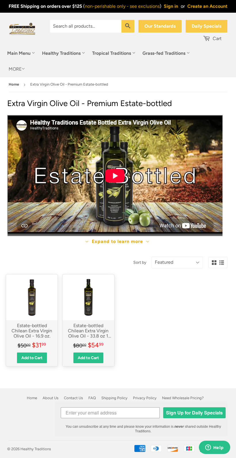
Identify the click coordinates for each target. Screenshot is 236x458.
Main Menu (19, 53)
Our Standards (160, 26)
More (15, 69)
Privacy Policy (145, 398)
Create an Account (207, 6)
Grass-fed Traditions (164, 53)
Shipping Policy (114, 398)
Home (14, 84)
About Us (50, 398)
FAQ (92, 398)
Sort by (139, 262)
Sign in (171, 6)
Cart (217, 38)
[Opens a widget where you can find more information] (214, 448)
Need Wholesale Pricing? (183, 398)
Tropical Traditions (112, 53)
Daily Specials (206, 26)
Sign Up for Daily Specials (194, 412)
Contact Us (73, 398)
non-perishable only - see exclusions (122, 6)
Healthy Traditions (62, 53)
